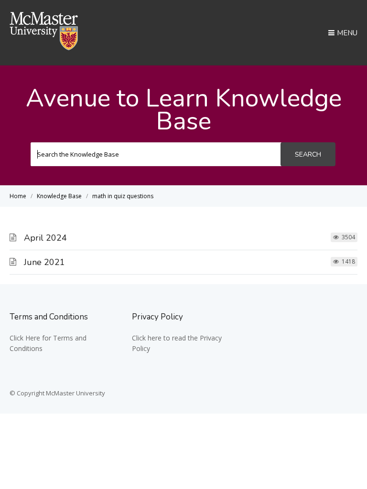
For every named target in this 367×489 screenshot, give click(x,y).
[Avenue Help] (44, 47)
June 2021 (44, 262)
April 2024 (45, 238)
